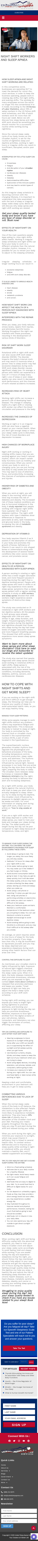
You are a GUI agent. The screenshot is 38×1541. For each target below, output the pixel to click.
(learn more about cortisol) (21, 982)
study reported (15, 506)
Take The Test (19, 1348)
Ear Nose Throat (24, 66)
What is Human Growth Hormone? (19, 1393)
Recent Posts (28, 1369)
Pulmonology (24, 73)
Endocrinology (6, 69)
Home (3, 1465)
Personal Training (17, 71)
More (3, 1482)
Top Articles (10, 1369)
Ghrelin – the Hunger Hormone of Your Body (19, 1388)
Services (4, 1471)
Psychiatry (13, 73)
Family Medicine (19, 69)
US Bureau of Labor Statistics (19, 108)
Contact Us (5, 1480)
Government (6, 1477)
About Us (4, 1468)
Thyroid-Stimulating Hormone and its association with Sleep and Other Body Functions (19, 1375)
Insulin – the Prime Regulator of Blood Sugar (18, 1382)
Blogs (3, 1474)
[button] (3, 18)
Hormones (31, 69)
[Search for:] (24, 1362)
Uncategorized (14, 76)
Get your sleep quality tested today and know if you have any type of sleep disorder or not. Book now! (18, 217)
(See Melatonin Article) (15, 775)
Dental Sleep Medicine (11, 64)
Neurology (5, 71)
